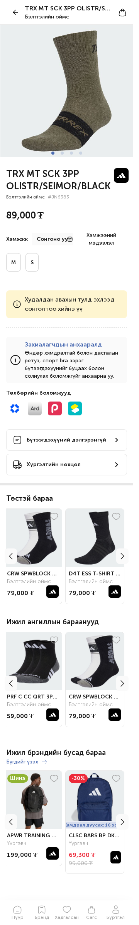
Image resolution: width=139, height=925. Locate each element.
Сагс (91, 917)
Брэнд (42, 917)
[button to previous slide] (11, 556)
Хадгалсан (67, 917)
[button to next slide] (122, 556)
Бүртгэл (116, 917)
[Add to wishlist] (57, 516)
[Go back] (15, 12)
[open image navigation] (66, 91)
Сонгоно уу (52, 239)
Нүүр (18, 917)
